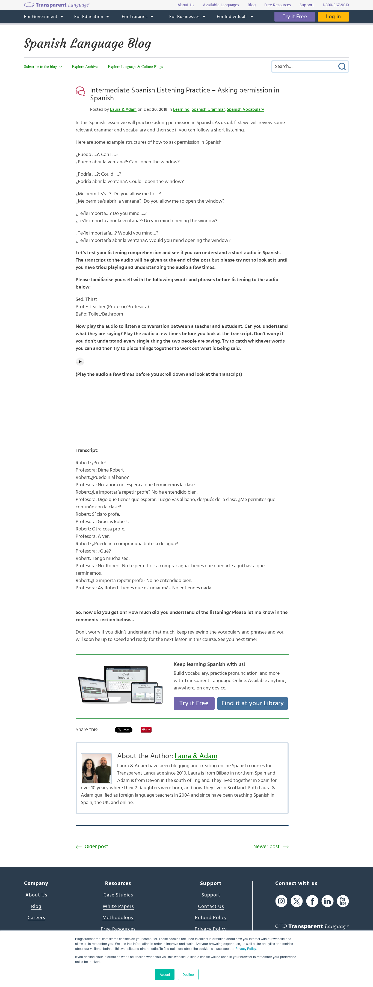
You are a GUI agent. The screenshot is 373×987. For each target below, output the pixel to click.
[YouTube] (343, 901)
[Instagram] (281, 901)
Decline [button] (188, 974)
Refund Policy (211, 917)
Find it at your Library (252, 703)
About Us (36, 895)
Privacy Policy (245, 948)
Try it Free (295, 16)
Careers (36, 917)
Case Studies (118, 895)
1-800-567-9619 (336, 5)
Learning (181, 109)
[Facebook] (312, 901)
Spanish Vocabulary (245, 109)
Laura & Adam (123, 109)
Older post (96, 846)
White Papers (118, 906)
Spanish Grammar (208, 109)
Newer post (266, 846)
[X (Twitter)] (297, 901)
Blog (36, 906)
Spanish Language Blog (87, 43)
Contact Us (211, 906)
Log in (333, 16)
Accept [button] (165, 974)
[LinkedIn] (327, 901)
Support (211, 895)
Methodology (118, 917)
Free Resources (118, 929)
